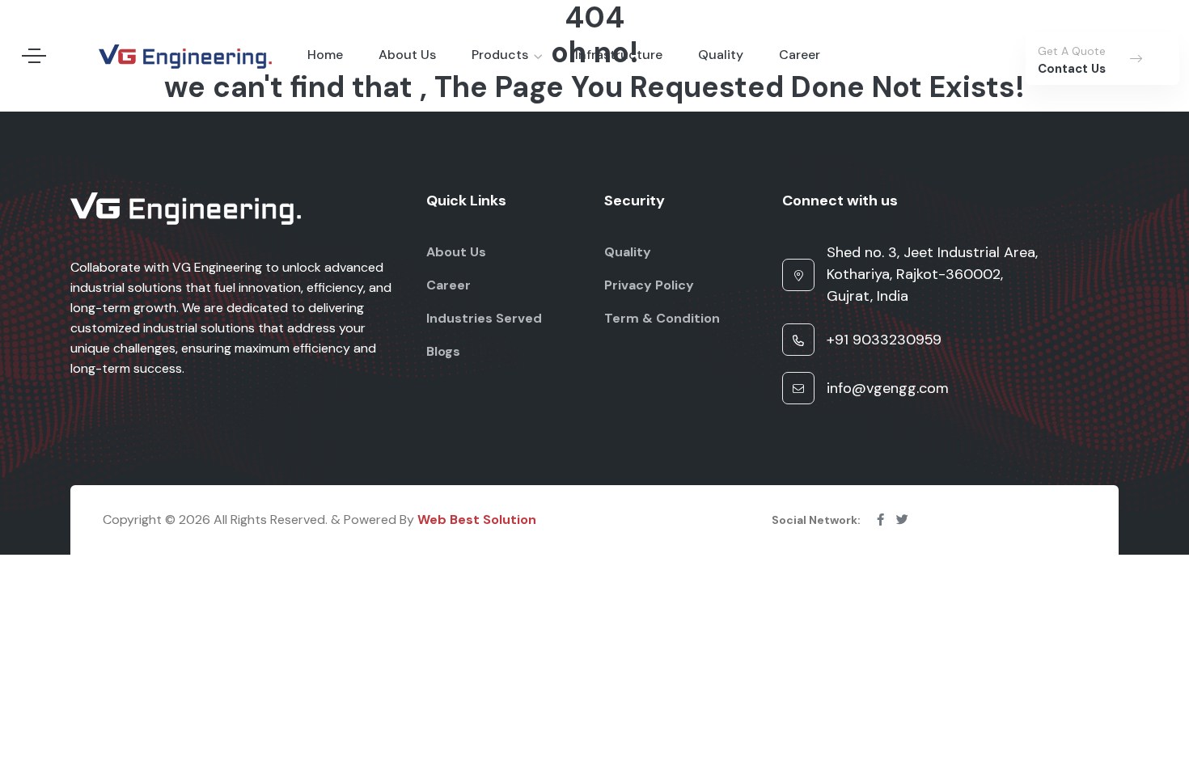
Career (799, 54)
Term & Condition (662, 318)
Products (500, 54)
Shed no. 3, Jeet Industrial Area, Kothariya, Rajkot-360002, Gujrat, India (932, 274)
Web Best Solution (476, 519)
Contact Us (1072, 69)
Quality (720, 54)
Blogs (443, 351)
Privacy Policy (649, 285)
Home (325, 54)
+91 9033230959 (884, 339)
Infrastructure (618, 54)
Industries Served (484, 318)
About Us (407, 54)
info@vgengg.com (888, 388)
